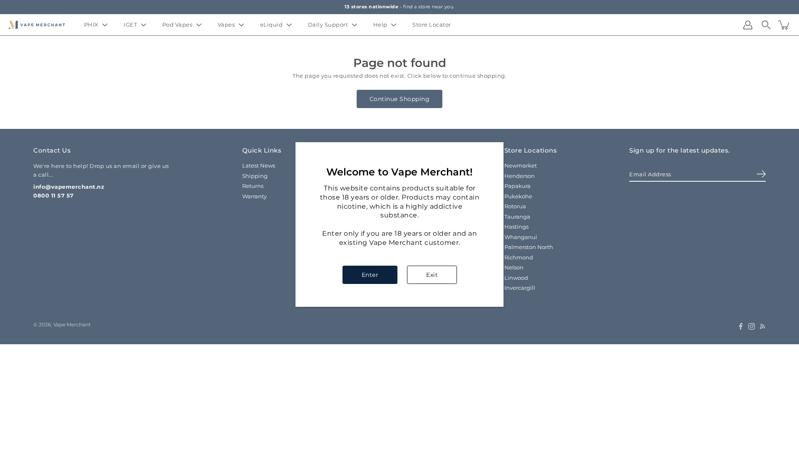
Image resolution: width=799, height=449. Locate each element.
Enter (370, 275)
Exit (432, 275)
